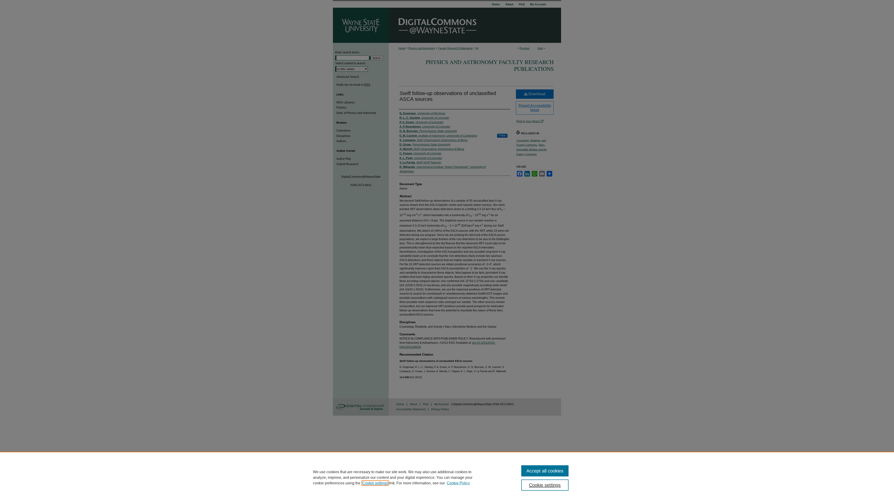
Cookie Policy (458, 483)
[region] (447, 477)
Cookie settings (375, 483)
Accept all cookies (544, 470)
